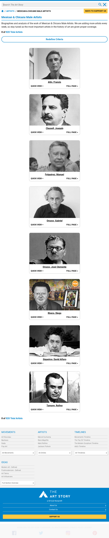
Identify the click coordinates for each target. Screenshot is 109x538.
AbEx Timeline (80, 446)
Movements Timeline (82, 437)
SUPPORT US (54, 517)
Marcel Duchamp (44, 437)
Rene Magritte (43, 440)
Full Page (72, 86)
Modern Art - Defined (9, 467)
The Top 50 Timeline (82, 440)
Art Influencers (6, 477)
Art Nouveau (6, 437)
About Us (53, 505)
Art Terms (5, 473)
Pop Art (4, 446)
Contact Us (53, 510)
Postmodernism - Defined (11, 470)
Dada (3, 443)
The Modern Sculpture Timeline (86, 443)
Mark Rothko (43, 443)
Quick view (37, 86)
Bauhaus (4, 440)
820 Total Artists (14, 32)
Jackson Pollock (44, 446)
